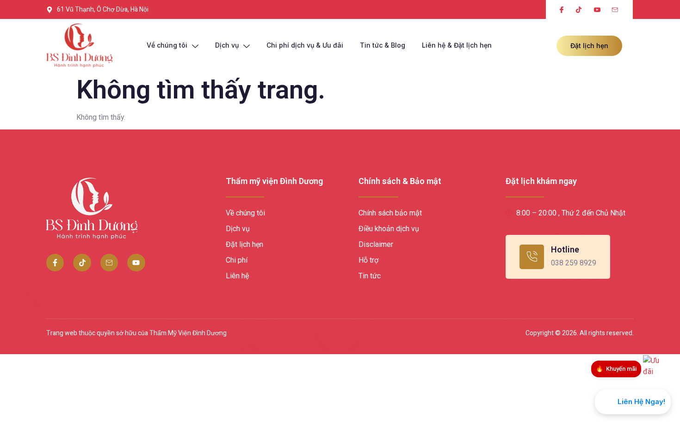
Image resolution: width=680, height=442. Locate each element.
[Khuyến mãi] (657, 369)
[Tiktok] (82, 262)
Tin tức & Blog (382, 45)
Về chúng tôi (167, 45)
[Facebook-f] (55, 262)
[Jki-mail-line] (109, 262)
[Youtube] (136, 262)
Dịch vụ (227, 45)
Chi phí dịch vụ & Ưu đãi (304, 45)
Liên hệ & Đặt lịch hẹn (457, 45)
